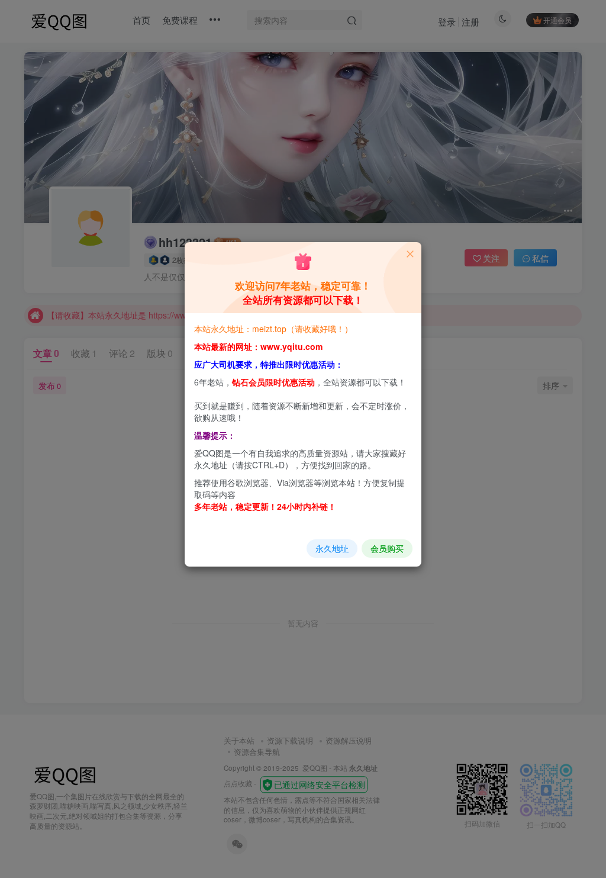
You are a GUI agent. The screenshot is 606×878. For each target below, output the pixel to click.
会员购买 (387, 548)
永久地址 (332, 548)
